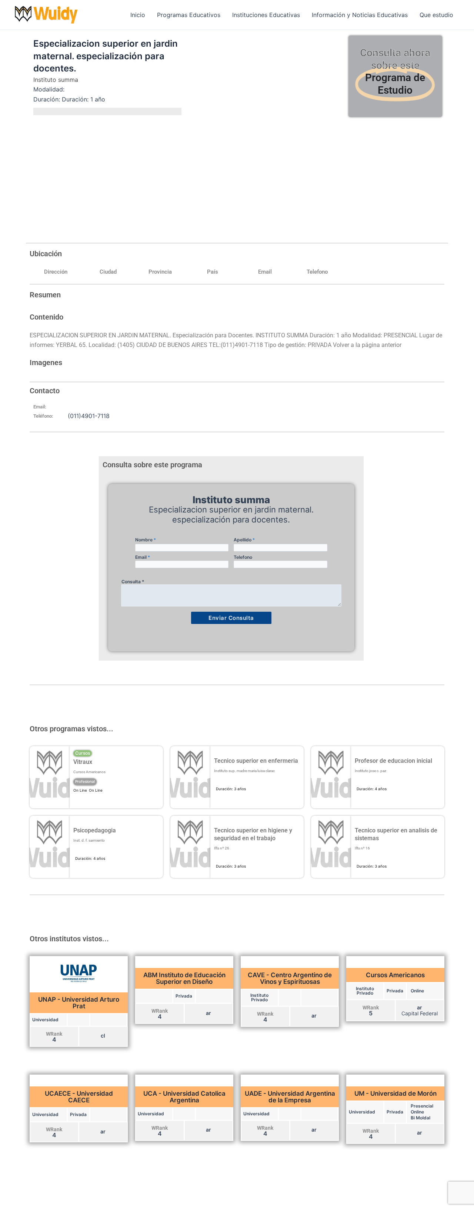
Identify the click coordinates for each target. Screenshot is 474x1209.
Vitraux (82, 761)
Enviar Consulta (231, 617)
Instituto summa (55, 79)
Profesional (85, 781)
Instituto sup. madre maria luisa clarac (244, 771)
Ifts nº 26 (221, 848)
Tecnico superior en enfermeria (256, 760)
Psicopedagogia (94, 830)
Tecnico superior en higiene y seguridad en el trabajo (253, 834)
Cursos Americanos (89, 772)
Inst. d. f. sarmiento (89, 840)
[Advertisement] (237, 178)
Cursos (82, 753)
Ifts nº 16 (362, 848)
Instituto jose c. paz (370, 771)
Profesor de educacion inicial (393, 760)
